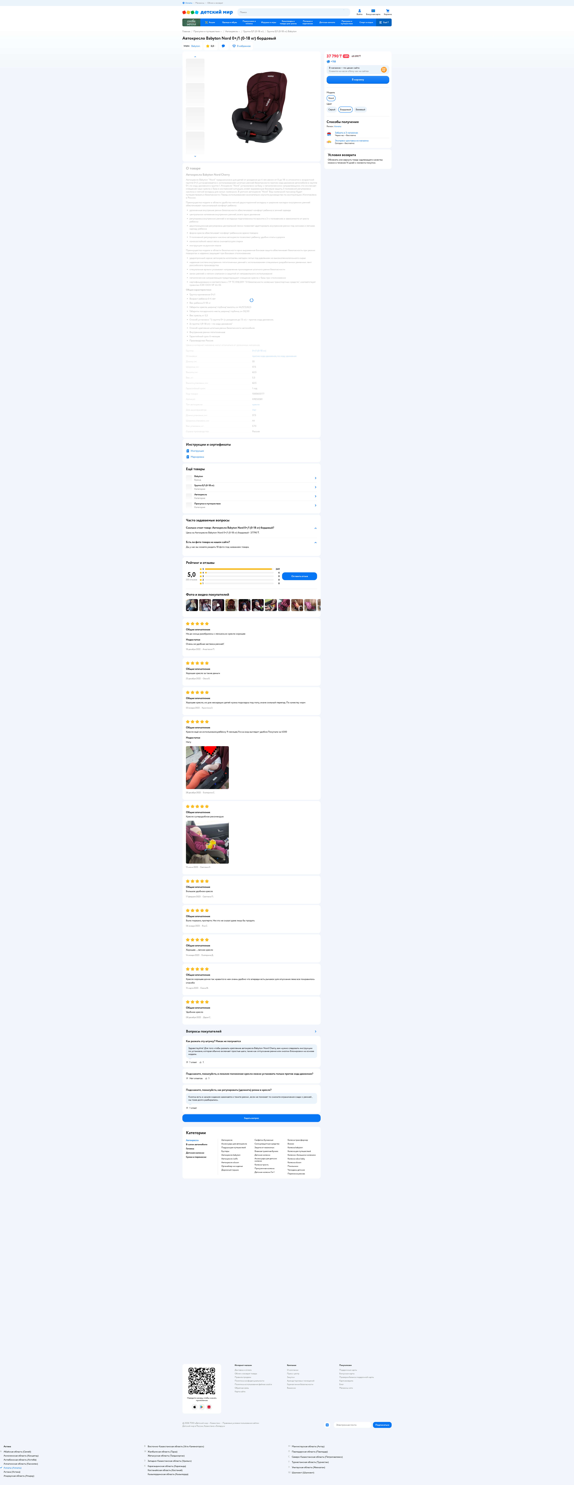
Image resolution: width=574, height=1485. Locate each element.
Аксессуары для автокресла (234, 1144)
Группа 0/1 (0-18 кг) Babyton (282, 31)
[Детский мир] (207, 12)
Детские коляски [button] (195, 1152)
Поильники (293, 1166)
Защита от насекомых (264, 1147)
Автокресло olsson (230, 1162)
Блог (341, 1384)
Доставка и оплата (243, 1370)
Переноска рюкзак (296, 1174)
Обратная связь (242, 1388)
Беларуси (220, 1426)
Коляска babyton (295, 1147)
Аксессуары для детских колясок (266, 1159)
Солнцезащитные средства (267, 1144)
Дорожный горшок (230, 1170)
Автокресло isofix (229, 1159)
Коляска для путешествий (299, 1151)
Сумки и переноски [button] (196, 1156)
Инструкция (197, 450)
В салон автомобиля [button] (196, 1144)
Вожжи (291, 1144)
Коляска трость (261, 1165)
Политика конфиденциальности (249, 1380)
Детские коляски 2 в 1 (264, 1172)
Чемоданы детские (296, 1170)
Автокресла (231, 31)
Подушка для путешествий (233, 1147)
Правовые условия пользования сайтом (241, 1423)
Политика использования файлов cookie (253, 1384)
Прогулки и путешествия (206, 31)
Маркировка (197, 456)
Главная (186, 31)
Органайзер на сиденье (232, 1166)
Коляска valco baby (296, 1159)
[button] (384, 22)
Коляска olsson (294, 1162)
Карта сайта (240, 1391)
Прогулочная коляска (264, 1168)
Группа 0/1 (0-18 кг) (253, 31)
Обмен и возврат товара (246, 1373)
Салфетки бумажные (264, 1140)
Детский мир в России (192, 1426)
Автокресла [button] (192, 1140)
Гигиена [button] (190, 1148)
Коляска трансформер (298, 1140)
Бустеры (225, 1151)
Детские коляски (262, 1155)
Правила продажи (243, 1377)
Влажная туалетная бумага (266, 1151)
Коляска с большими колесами (302, 1155)
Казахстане (209, 1426)
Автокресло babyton (231, 1155)
